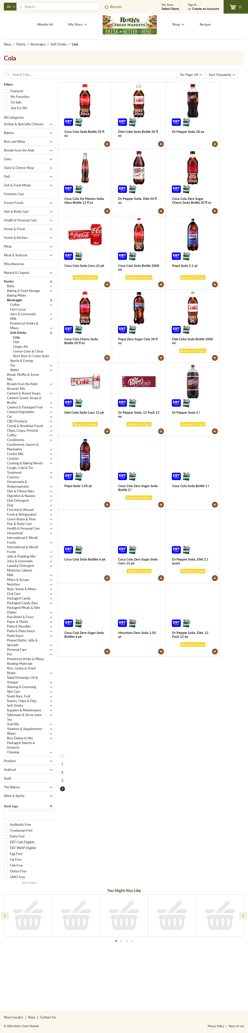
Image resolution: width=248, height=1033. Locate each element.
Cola (75, 44)
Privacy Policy (216, 1026)
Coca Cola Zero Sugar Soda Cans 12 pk (138, 561)
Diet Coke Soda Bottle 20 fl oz (138, 133)
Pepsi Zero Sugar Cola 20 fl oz (138, 341)
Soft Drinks (59, 44)
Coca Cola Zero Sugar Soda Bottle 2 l (138, 487)
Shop (7, 44)
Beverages (38, 44)
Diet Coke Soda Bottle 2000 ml (192, 341)
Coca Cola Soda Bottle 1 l (190, 485)
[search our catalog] (20, 6)
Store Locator (13, 1017)
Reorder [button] (116, 6)
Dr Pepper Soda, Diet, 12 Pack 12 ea (190, 634)
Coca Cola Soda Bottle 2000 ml (138, 267)
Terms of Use (236, 1026)
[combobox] (10, 6)
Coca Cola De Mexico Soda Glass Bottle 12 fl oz (84, 200)
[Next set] (62, 789)
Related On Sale (85, 277)
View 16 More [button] (29, 882)
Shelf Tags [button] (11, 806)
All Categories (14, 117)
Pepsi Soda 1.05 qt (78, 485)
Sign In (192, 5)
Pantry (21, 44)
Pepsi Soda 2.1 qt (184, 265)
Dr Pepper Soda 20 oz (188, 131)
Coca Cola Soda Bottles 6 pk (84, 559)
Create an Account (205, 8)
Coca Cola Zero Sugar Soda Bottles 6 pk (84, 634)
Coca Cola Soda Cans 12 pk (84, 265)
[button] (50, 124)
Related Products (139, 277)
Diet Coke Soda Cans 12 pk (84, 412)
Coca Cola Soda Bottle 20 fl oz (84, 133)
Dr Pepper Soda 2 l (186, 412)
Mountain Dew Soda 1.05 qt (137, 634)
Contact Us (48, 1017)
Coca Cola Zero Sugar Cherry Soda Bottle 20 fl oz (191, 200)
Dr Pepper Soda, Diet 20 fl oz (137, 200)
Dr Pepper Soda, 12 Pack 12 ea (138, 414)
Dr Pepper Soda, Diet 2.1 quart (190, 561)
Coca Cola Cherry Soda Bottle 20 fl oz (81, 341)
